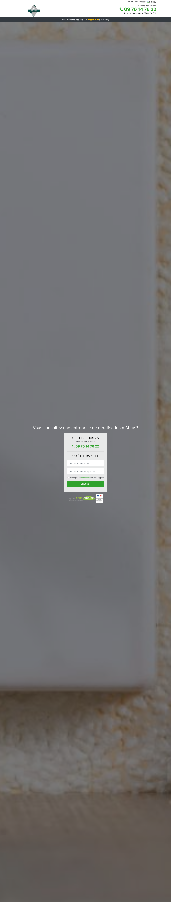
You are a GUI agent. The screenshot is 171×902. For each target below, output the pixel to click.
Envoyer (85, 483)
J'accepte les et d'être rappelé (87, 477)
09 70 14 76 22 (139, 9)
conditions (85, 477)
